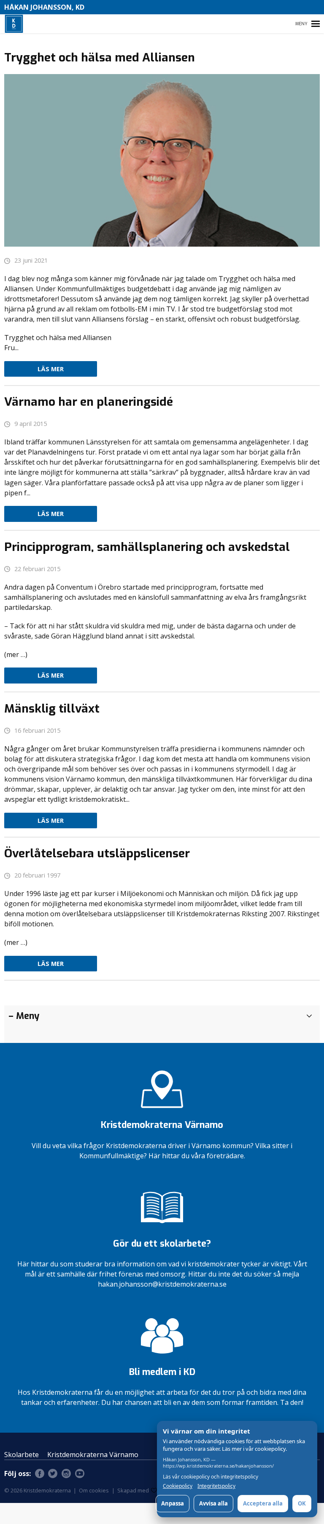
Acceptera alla (263, 1503)
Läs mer (51, 369)
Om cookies (94, 1490)
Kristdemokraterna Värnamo (92, 1454)
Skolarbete (21, 1454)
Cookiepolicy (177, 1486)
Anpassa (172, 1503)
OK (302, 1503)
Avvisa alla (213, 1503)
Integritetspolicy (216, 1486)
